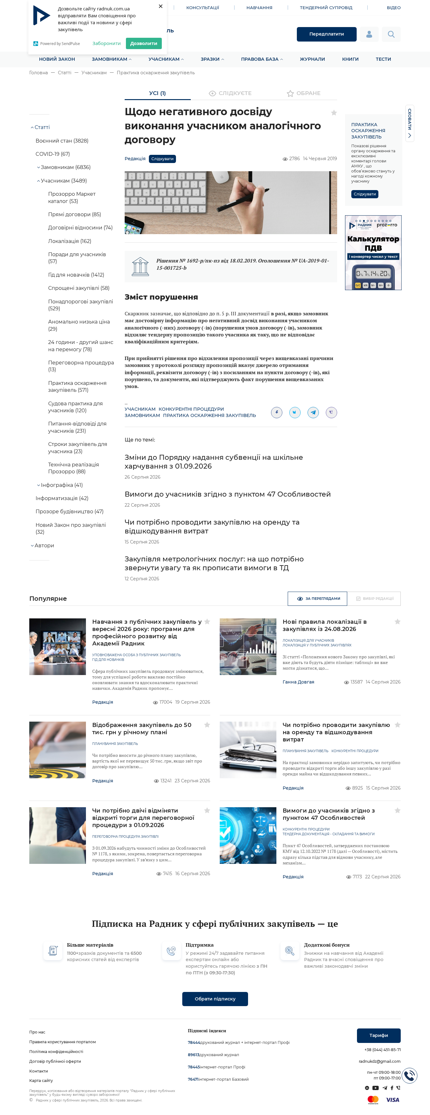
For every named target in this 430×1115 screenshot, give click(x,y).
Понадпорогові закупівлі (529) (80, 305)
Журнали (312, 59)
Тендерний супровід (326, 7)
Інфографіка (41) (62, 485)
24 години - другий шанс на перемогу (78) (80, 345)
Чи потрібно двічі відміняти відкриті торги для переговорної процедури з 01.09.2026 (143, 818)
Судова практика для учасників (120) (75, 407)
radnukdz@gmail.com (380, 1061)
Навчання (259, 7)
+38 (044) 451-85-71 (383, 1049)
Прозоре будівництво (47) (70, 512)
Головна (38, 72)
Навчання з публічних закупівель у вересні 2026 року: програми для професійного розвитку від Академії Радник (147, 632)
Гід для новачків (108, 660)
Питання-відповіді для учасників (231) (77, 427)
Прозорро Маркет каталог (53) (72, 197)
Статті (64, 72)
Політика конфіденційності (56, 1051)
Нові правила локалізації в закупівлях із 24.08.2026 (325, 625)
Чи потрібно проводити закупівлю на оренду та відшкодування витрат (336, 732)
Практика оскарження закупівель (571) (77, 386)
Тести (383, 59)
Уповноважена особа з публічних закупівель (136, 655)
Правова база (260, 59)
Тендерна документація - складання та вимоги (329, 834)
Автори (44, 546)
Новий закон (57, 59)
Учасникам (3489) (64, 181)
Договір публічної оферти (55, 1061)
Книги (350, 59)
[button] (356, 221)
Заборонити (107, 43)
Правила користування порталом (62, 1041)
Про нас (37, 1032)
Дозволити (143, 43)
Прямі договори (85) (74, 214)
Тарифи (379, 1035)
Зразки (210, 59)
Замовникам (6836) (66, 167)
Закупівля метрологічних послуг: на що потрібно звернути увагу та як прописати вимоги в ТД (214, 563)
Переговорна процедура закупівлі (125, 836)
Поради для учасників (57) (77, 257)
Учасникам (164, 59)
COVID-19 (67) (53, 154)
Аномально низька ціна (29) (79, 325)
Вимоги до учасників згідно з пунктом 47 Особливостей (228, 494)
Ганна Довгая (298, 682)
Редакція (135, 158)
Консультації (202, 7)
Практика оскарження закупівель (156, 72)
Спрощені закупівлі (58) (79, 288)
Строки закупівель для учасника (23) (77, 447)
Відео (394, 7)
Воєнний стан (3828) (62, 141)
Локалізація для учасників (308, 640)
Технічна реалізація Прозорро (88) (73, 468)
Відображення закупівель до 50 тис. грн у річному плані (141, 729)
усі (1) (157, 93)
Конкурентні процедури (191, 409)
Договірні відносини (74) (80, 228)
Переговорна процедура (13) (81, 366)
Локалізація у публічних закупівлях (317, 645)
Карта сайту (41, 1080)
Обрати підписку (215, 999)
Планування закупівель (115, 744)
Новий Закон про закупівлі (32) (71, 528)
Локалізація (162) (69, 241)
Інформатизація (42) (62, 498)
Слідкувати (162, 158)
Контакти (38, 1071)
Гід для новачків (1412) (76, 275)
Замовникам (109, 59)
